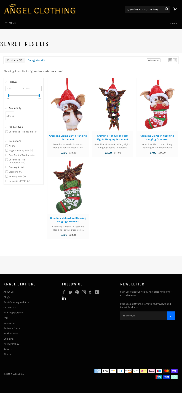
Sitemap (8, 354)
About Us (9, 291)
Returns (8, 349)
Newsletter (9, 323)
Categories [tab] (36, 60)
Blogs (7, 297)
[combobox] (147, 9)
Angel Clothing (17, 374)
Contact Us (10, 307)
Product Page (11, 333)
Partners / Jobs (12, 328)
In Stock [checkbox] (10, 116)
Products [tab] (14, 60)
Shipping (9, 338)
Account (174, 23)
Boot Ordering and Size (16, 302)
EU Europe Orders (13, 312)
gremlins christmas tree (46, 71)
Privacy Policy (11, 343)
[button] (170, 60)
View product (68, 108)
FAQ (6, 317)
